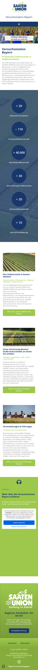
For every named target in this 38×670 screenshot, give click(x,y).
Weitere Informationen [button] (19, 526)
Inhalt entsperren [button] (19, 523)
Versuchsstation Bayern (19, 17)
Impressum (12, 643)
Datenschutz (25, 643)
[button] (19, 24)
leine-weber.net (19, 657)
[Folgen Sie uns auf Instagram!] (19, 662)
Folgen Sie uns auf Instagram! (19, 666)
